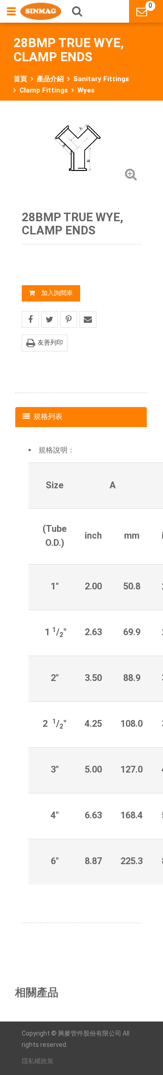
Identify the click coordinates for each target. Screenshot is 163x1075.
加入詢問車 (57, 293)
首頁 (20, 79)
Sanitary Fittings (101, 79)
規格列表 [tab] (48, 416)
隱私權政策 (37, 1061)
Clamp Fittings (43, 90)
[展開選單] (12, 11)
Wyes (86, 90)
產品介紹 (50, 79)
